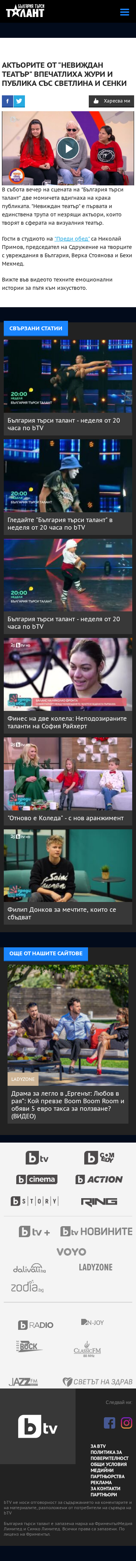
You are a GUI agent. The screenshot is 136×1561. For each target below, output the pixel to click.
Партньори (104, 1495)
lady (37, 1197)
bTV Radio (36, 1325)
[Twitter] (19, 101)
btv (37, 1154)
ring (99, 1197)
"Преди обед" (72, 238)
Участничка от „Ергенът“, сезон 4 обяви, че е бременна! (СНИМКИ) (62, 1097)
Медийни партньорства (108, 1474)
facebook (109, 1423)
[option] (68, 1037)
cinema (37, 1175)
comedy (99, 1154)
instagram (126, 1423)
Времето (30, 1268)
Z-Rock (34, 1346)
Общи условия (109, 1464)
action (99, 1175)
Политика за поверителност (109, 1455)
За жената (98, 1267)
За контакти (106, 1489)
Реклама (101, 1483)
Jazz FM (24, 1382)
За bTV (98, 1446)
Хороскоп (30, 1286)
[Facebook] (7, 101)
